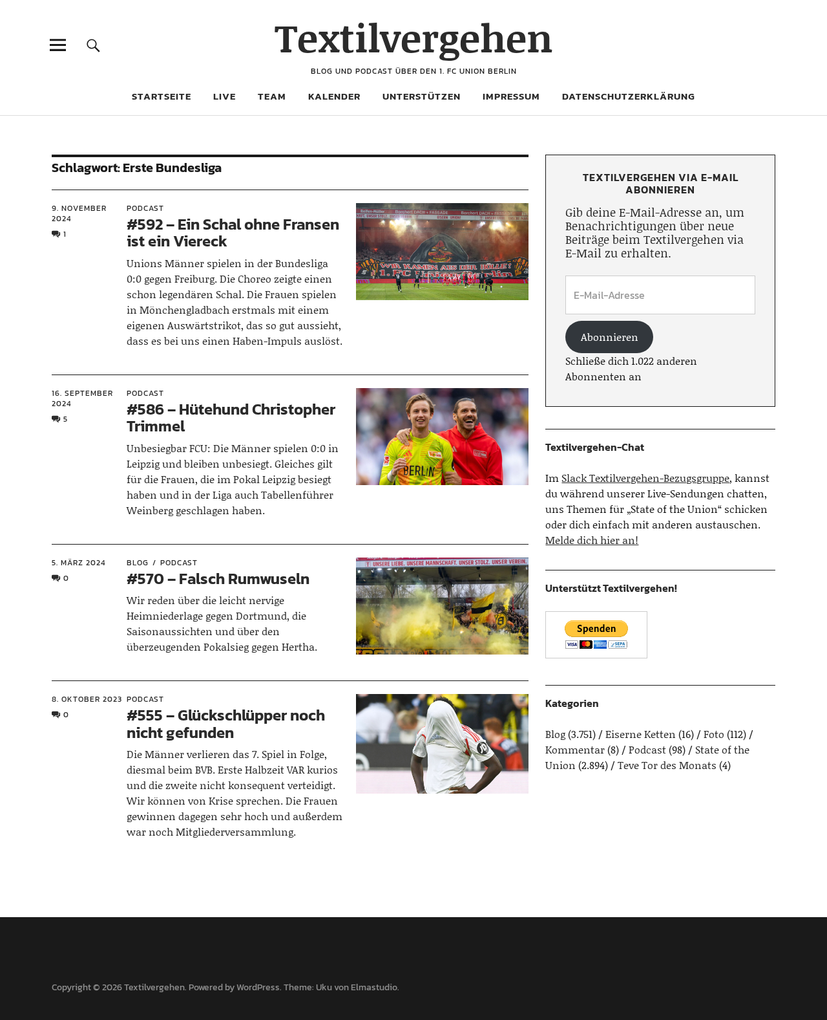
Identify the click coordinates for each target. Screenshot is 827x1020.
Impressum (511, 96)
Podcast (145, 208)
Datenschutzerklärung (628, 96)
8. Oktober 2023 (87, 699)
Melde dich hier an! (591, 539)
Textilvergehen (414, 37)
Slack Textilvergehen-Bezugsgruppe (645, 477)
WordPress (258, 987)
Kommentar (575, 749)
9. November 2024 (79, 213)
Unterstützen (421, 96)
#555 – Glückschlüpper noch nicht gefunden (226, 723)
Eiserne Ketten (640, 733)
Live (224, 96)
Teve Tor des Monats (667, 764)
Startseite (161, 96)
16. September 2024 (82, 398)
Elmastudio (374, 987)
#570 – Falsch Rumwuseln (218, 578)
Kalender (334, 96)
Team (272, 96)
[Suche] (93, 45)
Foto (714, 733)
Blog (138, 563)
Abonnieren (609, 336)
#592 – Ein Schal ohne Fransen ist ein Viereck (233, 232)
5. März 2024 (79, 563)
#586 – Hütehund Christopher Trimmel (231, 417)
